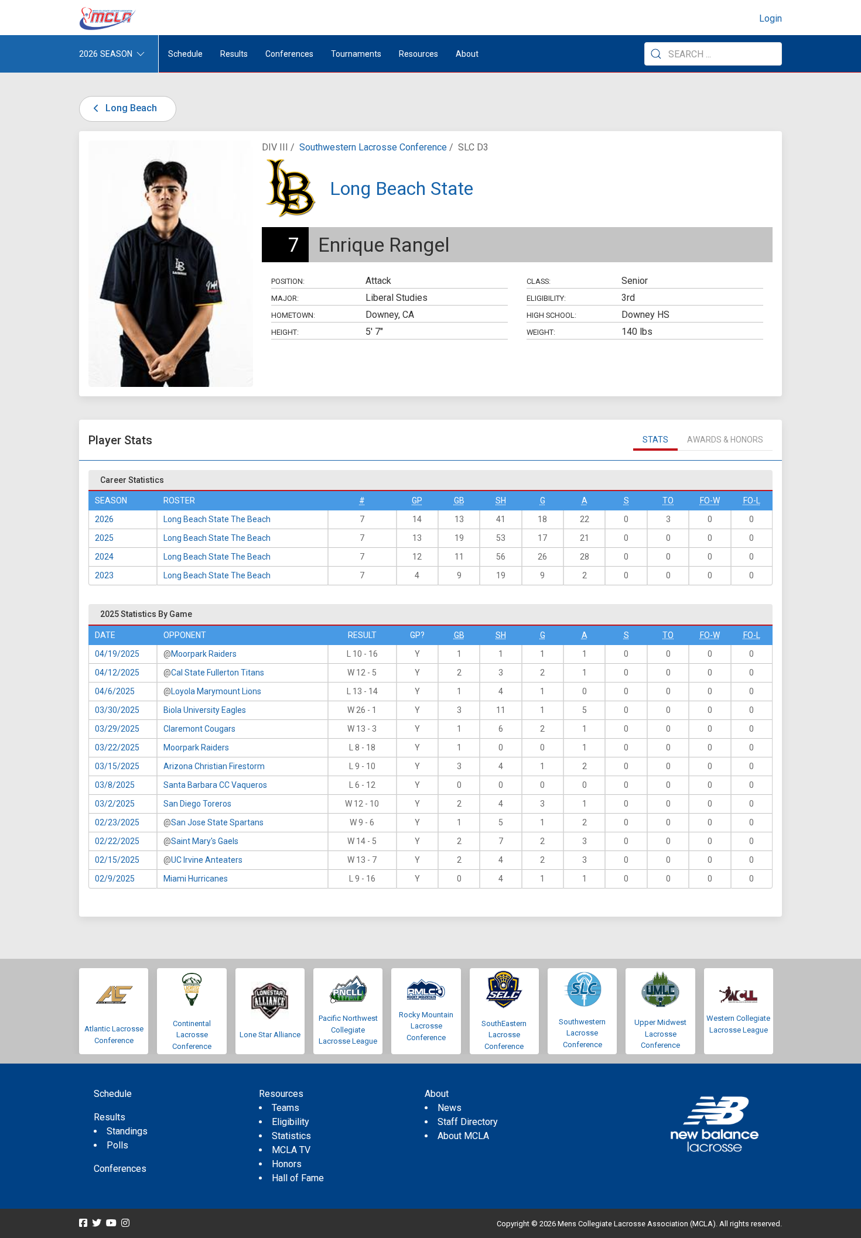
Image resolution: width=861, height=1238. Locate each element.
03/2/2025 (115, 803)
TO (668, 500)
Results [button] (234, 54)
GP (417, 500)
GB (459, 500)
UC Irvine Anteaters (206, 860)
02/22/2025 (117, 841)
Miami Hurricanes (195, 878)
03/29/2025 (117, 728)
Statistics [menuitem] (291, 1135)
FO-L (751, 500)
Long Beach (130, 108)
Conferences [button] (289, 54)
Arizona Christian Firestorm (214, 766)
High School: (551, 315)
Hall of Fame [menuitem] (298, 1178)
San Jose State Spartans (217, 822)
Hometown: (293, 315)
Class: (539, 281)
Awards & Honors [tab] (725, 439)
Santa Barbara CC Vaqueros (215, 785)
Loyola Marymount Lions (216, 691)
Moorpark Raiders (204, 654)
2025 (104, 538)
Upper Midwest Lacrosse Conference (660, 1034)
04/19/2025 (117, 654)
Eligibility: (546, 298)
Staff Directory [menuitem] (468, 1121)
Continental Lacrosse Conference (191, 1035)
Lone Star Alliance (270, 1034)
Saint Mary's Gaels (204, 841)
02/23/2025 (117, 822)
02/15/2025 (117, 860)
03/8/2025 (115, 785)
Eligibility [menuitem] (290, 1121)
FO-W (710, 500)
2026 (104, 519)
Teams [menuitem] (285, 1107)
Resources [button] (418, 54)
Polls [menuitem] (117, 1145)
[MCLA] (108, 18)
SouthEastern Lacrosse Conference (504, 1035)
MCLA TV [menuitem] (291, 1149)
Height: (285, 332)
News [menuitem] (450, 1107)
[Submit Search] (656, 54)
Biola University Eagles (204, 710)
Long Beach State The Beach (217, 519)
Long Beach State (401, 188)
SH (501, 500)
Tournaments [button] (356, 54)
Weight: (541, 332)
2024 (104, 556)
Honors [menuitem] (287, 1164)
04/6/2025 (115, 691)
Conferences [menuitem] (120, 1168)
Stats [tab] (655, 439)
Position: (288, 281)
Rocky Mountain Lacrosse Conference (426, 1026)
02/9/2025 (115, 878)
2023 (104, 575)
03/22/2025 (117, 747)
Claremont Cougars (199, 728)
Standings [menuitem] (127, 1131)
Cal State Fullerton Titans (217, 672)
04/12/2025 (117, 672)
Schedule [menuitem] (185, 54)
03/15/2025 (117, 766)
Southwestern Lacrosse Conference (373, 147)
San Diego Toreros (197, 803)
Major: (285, 298)
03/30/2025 (117, 710)
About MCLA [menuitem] (463, 1135)
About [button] (467, 54)
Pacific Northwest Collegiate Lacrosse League (348, 1029)
